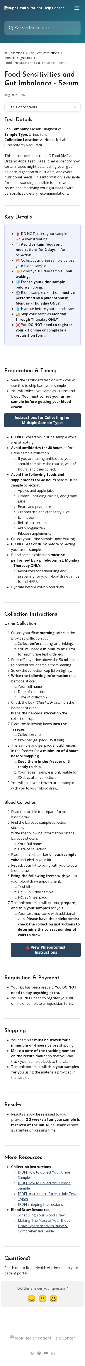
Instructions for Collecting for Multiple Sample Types (43, 420)
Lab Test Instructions (44, 53)
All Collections (14, 53)
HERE (33, 581)
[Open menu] (77, 8)
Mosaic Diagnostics (18, 58)
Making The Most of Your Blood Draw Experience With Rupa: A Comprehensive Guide (44, 1226)
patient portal (15, 1273)
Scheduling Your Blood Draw (41, 1215)
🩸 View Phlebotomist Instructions (45, 950)
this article (28, 811)
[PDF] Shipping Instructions (40, 1204)
